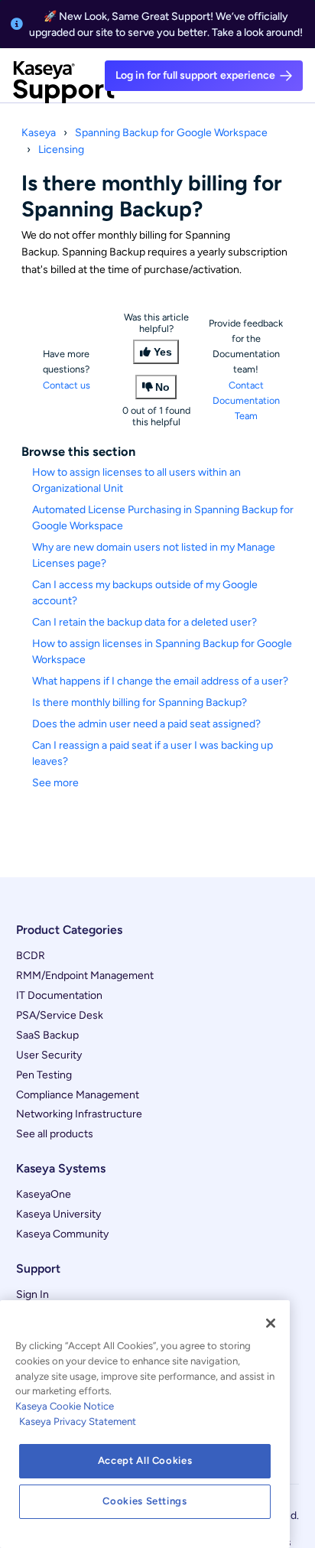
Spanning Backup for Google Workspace (171, 132)
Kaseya (38, 132)
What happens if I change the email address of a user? (160, 681)
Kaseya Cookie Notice (64, 1406)
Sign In (32, 1294)
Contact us (66, 385)
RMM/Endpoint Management (85, 975)
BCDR (30, 955)
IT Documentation (59, 995)
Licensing (61, 149)
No (162, 387)
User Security (49, 1055)
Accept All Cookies (145, 1460)
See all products (54, 1133)
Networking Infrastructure (79, 1113)
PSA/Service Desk (59, 1015)
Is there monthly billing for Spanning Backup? (139, 702)
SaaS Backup (47, 1035)
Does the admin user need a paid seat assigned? (146, 723)
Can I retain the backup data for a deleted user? (144, 622)
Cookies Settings (144, 1501)
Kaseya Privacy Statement (77, 1421)
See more (55, 782)
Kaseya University (58, 1214)
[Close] (270, 1323)
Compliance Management (77, 1094)
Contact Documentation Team (246, 400)
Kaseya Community (62, 1234)
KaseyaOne (43, 1194)
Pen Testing (44, 1074)
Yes (163, 352)
